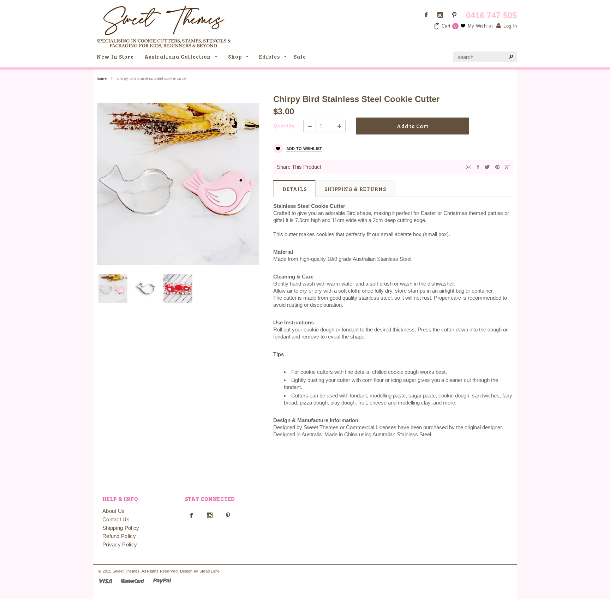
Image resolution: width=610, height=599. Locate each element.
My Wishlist (480, 26)
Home (102, 78)
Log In (510, 26)
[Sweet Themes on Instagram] (440, 14)
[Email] (468, 166)
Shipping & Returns (355, 188)
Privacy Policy (119, 544)
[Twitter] (487, 166)
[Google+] (507, 166)
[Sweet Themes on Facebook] (426, 14)
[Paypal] (162, 580)
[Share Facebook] (478, 166)
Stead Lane (209, 571)
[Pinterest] (497, 166)
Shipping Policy (120, 528)
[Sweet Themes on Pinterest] (454, 14)
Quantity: (284, 125)
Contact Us (116, 519)
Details (294, 188)
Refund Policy (119, 536)
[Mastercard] (132, 580)
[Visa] (105, 580)
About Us (113, 511)
